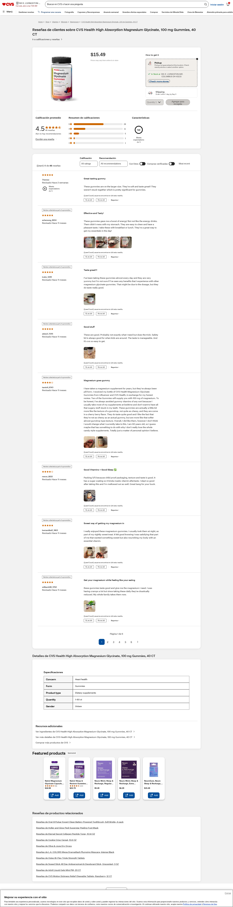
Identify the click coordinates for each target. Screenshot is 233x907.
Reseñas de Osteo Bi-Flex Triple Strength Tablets (60, 858)
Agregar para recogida (178, 102)
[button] (142, 163)
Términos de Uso (210, 904)
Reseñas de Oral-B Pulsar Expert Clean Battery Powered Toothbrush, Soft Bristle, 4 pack (80, 821)
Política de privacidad (192, 904)
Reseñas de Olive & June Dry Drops (54, 846)
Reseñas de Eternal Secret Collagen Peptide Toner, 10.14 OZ (65, 833)
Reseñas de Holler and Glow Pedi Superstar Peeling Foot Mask (67, 827)
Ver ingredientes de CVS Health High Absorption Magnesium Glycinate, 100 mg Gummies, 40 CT (84, 731)
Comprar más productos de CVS (52, 742)
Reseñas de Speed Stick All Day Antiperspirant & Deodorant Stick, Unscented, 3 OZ (77, 864)
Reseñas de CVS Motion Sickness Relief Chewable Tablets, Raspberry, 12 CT (74, 876)
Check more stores (159, 81)
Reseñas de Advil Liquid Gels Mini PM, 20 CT (58, 870)
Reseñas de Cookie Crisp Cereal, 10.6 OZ (56, 839)
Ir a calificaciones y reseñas (46, 39)
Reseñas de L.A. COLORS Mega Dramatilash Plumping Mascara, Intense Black (75, 852)
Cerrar (228, 893)
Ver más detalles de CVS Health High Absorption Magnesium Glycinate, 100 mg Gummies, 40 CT (84, 737)
